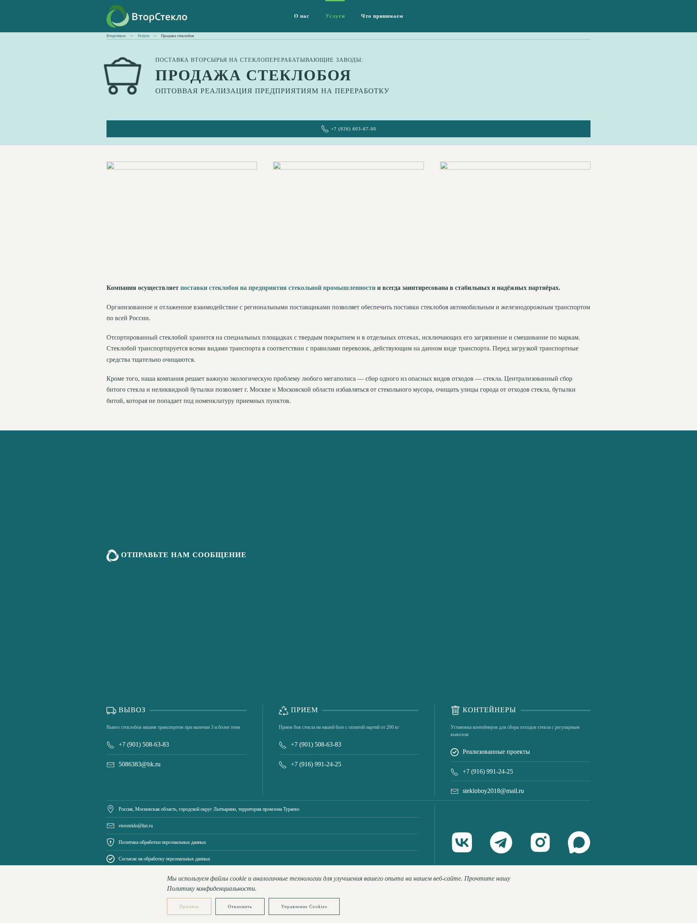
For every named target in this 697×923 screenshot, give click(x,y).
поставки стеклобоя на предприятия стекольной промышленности (278, 287)
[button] (181, 214)
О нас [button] (301, 16)
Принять (189, 906)
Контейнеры (488, 710)
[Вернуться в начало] (146, 16)
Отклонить (240, 906)
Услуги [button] (335, 16)
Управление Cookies (304, 906)
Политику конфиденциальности (211, 888)
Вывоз (131, 710)
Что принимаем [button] (382, 16)
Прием (303, 710)
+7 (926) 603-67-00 (353, 128)
